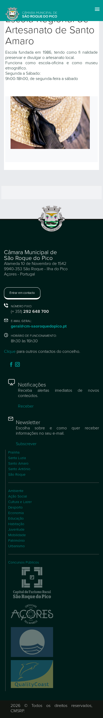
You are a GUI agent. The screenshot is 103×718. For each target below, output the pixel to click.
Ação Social (17, 496)
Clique (10, 351)
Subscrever (26, 443)
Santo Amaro (18, 463)
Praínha (14, 452)
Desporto (15, 507)
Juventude (16, 530)
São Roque (17, 475)
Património (16, 541)
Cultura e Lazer (20, 502)
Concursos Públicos (23, 562)
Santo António (19, 469)
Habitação (16, 524)
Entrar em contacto (22, 293)
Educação (16, 518)
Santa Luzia (17, 458)
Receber (26, 406)
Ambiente (16, 491)
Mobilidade (17, 535)
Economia (16, 513)
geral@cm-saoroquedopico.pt (39, 326)
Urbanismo (16, 546)
